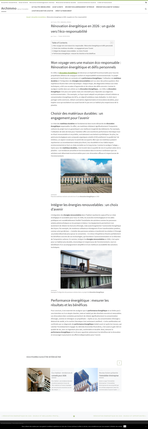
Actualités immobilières (39, 17)
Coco (55, 36)
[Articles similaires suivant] (119, 363)
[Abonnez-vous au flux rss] (146, 2)
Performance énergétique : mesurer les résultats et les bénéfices (74, 53)
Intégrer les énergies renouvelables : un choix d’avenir (70, 51)
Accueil (28, 17)
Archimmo (8, 423)
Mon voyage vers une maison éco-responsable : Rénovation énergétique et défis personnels (83, 46)
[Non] (146, 426)
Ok (125, 426)
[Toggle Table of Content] (111, 42)
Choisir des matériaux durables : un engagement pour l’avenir (73, 48)
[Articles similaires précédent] (115, 363)
